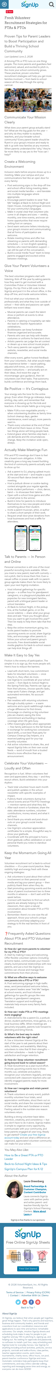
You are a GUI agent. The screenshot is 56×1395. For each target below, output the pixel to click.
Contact (14, 1296)
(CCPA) (45, 1293)
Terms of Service (15, 1293)
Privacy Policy (34, 1293)
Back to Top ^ (28, 1308)
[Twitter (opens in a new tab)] (18, 1302)
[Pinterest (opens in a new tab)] (37, 1302)
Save (11, 11)
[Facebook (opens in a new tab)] (31, 1302)
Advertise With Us (30, 1296)
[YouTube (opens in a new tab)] (24, 1302)
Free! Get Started (28, 1269)
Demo (45, 1296)
